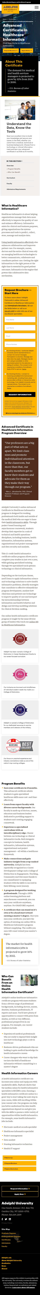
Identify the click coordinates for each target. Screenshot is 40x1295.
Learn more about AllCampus (23, 1287)
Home (5, 19)
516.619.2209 (9, 311)
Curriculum (11, 178)
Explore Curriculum (11, 1169)
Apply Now (19, 1194)
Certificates (12, 19)
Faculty (9, 183)
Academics (6, 1263)
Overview (10, 165)
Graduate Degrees (9, 1233)
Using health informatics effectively (18, 242)
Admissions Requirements (16, 189)
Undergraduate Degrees (11, 1236)
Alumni (4, 1269)
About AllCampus (16, 407)
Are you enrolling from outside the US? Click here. (21, 413)
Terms (24, 369)
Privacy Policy (26, 407)
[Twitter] (6, 1219)
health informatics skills (17, 522)
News (4, 1266)
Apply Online (26, 50)
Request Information (19, 1189)
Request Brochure (10, 50)
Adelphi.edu (6, 1258)
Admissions (6, 1243)
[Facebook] (2, 1219)
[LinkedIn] (10, 1219)
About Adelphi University (12, 1260)
